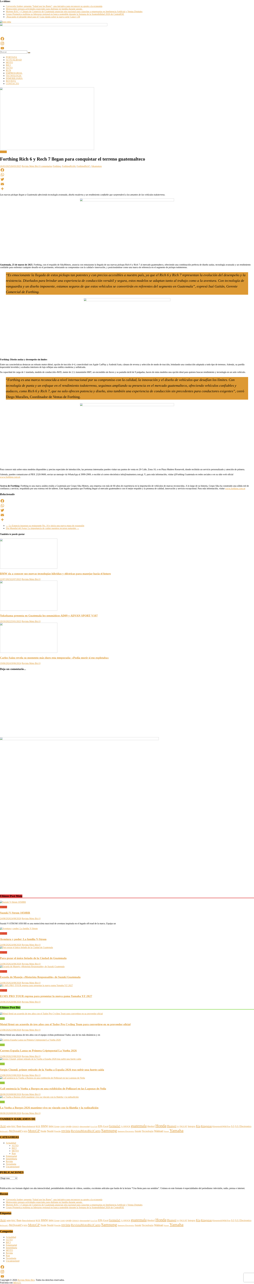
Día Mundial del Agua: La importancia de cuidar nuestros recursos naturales (42, 528)
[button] (2, 886)
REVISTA (11, 81)
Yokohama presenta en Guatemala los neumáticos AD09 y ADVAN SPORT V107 (49, 615)
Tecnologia (147, 1131)
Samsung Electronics (126, 1131)
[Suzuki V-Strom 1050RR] (13, 902)
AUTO (9, 67)
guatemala (139, 1126)
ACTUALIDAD (14, 60)
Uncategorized (12, 1166)
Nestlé (50, 1131)
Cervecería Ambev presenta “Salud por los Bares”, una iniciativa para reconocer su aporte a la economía (54, 6)
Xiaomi (166, 1131)
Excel (105, 1126)
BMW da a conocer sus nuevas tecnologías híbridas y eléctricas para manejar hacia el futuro (55, 573)
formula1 (115, 1126)
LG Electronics (243, 1126)
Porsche (57, 1131)
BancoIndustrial (28, 1126)
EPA (100, 1126)
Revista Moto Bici (30, 166)
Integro (191, 1126)
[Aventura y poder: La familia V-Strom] (19, 928)
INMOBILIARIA (14, 78)
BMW (44, 1126)
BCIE (38, 1126)
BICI (8, 65)
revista (65, 1131)
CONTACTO (12, 83)
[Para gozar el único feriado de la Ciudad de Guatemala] (26, 947)
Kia (198, 1126)
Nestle (43, 1131)
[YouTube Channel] (127, 48)
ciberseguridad (85, 1126)
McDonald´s (4, 1131)
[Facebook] (127, 38)
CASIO (62, 1126)
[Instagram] (127, 43)
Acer (3, 1126)
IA (178, 1126)
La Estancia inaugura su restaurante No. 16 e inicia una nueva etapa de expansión (45, 525)
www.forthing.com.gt (10, 477)
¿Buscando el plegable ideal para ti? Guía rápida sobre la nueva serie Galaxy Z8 (43, 17)
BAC (13, 1126)
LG (233, 1126)
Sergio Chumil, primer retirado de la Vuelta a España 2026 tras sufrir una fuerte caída (52, 1069)
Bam (18, 1126)
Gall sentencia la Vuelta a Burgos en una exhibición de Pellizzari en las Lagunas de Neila (53, 1088)
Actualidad (11, 1143)
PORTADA (11, 57)
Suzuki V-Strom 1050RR (15, 912)
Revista (9, 1161)
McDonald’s (16, 1131)
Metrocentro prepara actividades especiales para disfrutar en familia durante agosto (44, 9)
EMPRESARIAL (14, 73)
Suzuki (138, 1131)
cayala (68, 1126)
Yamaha (176, 1130)
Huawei (171, 1126)
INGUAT (183, 1126)
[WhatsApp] (127, 174)
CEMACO (75, 1126)
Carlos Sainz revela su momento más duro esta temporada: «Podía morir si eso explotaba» (54, 657)
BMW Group (54, 1126)
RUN (8, 70)
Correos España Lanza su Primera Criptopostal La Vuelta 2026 (38, 1050)
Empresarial (11, 1156)
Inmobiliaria (11, 1158)
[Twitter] (127, 179)
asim (8, 1126)
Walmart (158, 1131)
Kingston (206, 1126)
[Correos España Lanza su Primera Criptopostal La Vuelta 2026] (30, 1040)
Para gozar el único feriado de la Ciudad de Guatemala (33, 958)
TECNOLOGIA (13, 75)
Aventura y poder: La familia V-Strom (23, 939)
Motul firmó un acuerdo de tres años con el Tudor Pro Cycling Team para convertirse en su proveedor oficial (65, 1024)
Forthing (57, 166)
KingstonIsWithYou (221, 1126)
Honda (160, 1125)
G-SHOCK (125, 1126)
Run (14, 1153)
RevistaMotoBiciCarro (86, 1131)
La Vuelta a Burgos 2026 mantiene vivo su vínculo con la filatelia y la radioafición (49, 1107)
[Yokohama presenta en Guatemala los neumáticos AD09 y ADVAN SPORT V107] (28, 610)
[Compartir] (127, 188)
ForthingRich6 (68, 166)
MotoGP (34, 1131)
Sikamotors (96, 166)
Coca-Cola (93, 1126)
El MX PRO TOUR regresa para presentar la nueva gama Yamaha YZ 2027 (46, 996)
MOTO (9, 62)
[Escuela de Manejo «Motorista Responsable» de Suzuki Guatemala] (32, 966)
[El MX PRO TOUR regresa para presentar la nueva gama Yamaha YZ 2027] (36, 985)
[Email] (127, 184)
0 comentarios (45, 166)
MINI (25, 1131)
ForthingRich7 (83, 166)
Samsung (109, 1130)
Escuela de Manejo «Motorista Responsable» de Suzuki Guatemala (40, 977)
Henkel (151, 1126)
